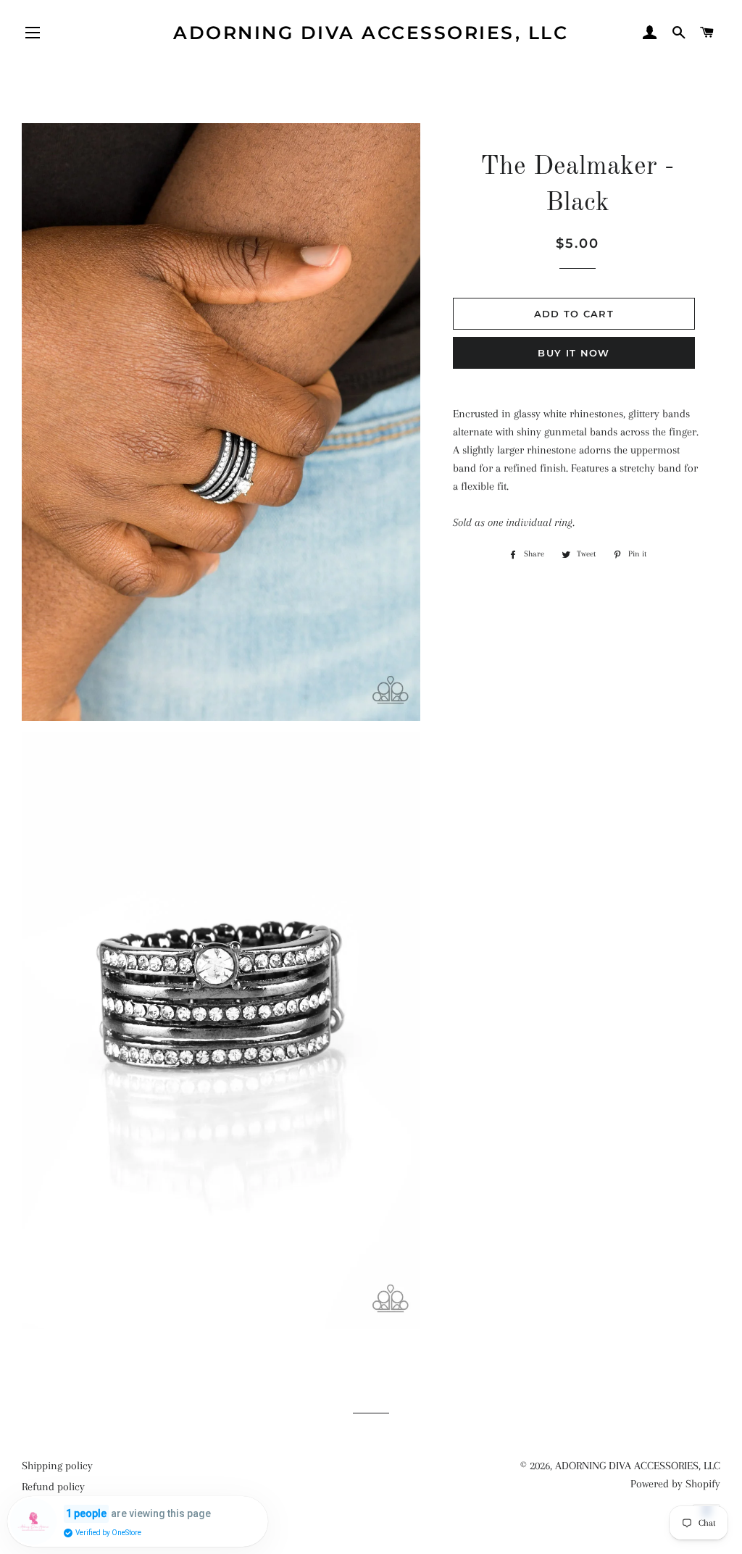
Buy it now (573, 353)
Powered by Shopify (675, 1483)
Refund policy (53, 1486)
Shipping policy (57, 1465)
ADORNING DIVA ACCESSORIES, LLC (370, 32)
